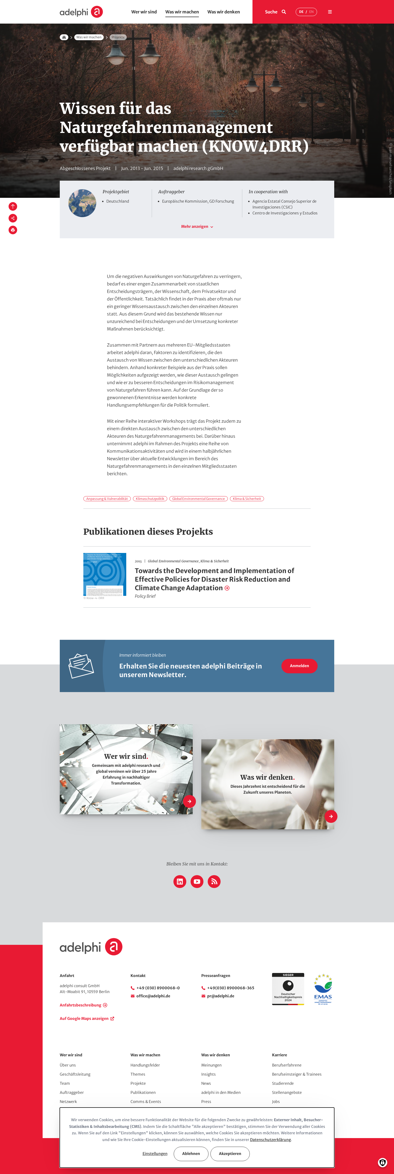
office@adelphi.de (153, 996)
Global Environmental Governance (198, 499)
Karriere (279, 1055)
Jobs (276, 1101)
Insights (208, 1074)
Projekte (138, 1083)
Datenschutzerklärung (270, 1139)
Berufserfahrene (287, 1065)
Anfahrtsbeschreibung (80, 1005)
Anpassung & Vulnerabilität (107, 499)
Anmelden (299, 665)
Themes (138, 1074)
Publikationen (143, 1092)
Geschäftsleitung (75, 1074)
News (206, 1083)
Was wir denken (223, 11)
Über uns (68, 1065)
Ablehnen (191, 1153)
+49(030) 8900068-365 (230, 988)
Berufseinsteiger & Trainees (297, 1074)
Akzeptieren (230, 1153)
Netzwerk (68, 1101)
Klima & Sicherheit (247, 499)
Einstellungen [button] (155, 1153)
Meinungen (211, 1065)
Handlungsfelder (145, 1065)
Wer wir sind (144, 11)
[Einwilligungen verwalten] (382, 1162)
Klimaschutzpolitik (150, 499)
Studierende (283, 1083)
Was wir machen (182, 11)
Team (65, 1083)
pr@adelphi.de (220, 996)
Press (206, 1101)
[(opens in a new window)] (323, 1003)
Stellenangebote (287, 1092)
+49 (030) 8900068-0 (158, 988)
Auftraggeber (72, 1092)
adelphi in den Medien (221, 1092)
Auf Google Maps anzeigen (84, 1018)
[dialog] (197, 1138)
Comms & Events (146, 1101)
